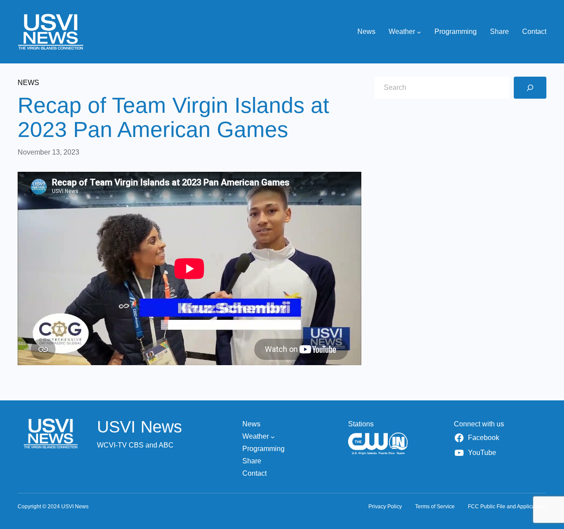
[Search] (530, 88)
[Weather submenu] (419, 32)
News (28, 82)
